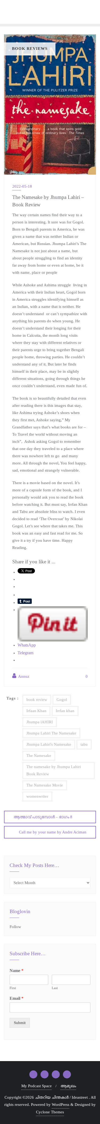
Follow (15, 927)
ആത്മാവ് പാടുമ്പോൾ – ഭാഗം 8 (43, 817)
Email (16, 998)
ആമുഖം (68, 1086)
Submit (20, 1023)
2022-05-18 (22, 186)
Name (16, 970)
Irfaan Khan (36, 711)
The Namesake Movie (44, 785)
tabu (84, 744)
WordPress (60, 1104)
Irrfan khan (65, 711)
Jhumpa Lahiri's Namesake (48, 744)
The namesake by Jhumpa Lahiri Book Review (53, 770)
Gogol (62, 699)
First (13, 988)
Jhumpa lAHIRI (39, 722)
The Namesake (38, 755)
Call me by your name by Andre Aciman (52, 832)
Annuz (23, 676)
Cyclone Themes (50, 1112)
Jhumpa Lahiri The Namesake (51, 733)
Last (55, 988)
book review (36, 699)
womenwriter (37, 796)
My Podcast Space (36, 1086)
